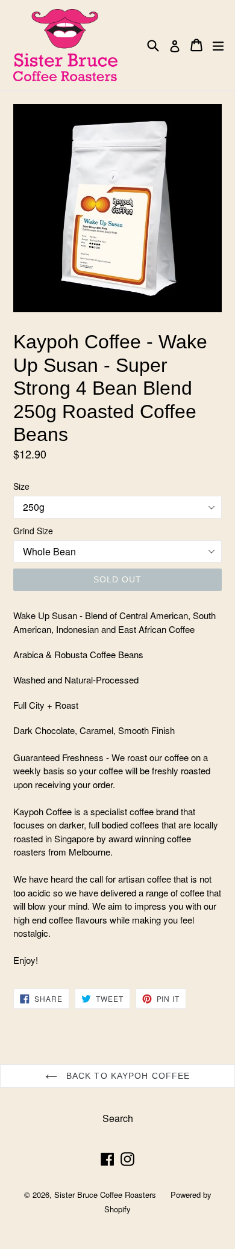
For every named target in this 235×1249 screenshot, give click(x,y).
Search (117, 1118)
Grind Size (33, 531)
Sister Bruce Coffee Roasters (105, 1194)
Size (21, 486)
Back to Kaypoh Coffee (126, 1076)
